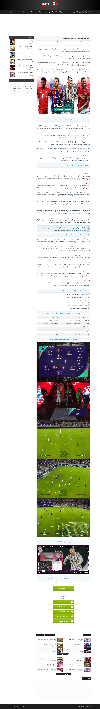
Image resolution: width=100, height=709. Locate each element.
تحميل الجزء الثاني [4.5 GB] (62, 606)
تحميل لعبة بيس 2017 (67, 228)
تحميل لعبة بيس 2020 (54, 227)
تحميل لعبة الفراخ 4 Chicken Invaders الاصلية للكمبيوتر (47, 670)
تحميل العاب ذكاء (29, 90)
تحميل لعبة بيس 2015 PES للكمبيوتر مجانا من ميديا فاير (74, 650)
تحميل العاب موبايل (17, 92)
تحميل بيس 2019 (45, 227)
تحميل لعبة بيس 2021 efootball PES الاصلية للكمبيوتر (47, 650)
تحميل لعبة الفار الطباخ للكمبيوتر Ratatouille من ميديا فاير (74, 665)
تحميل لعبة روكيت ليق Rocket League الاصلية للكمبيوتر (47, 640)
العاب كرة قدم (78, 41)
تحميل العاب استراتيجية (16, 83)
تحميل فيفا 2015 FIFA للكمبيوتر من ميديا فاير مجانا (74, 645)
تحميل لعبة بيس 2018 (81, 228)
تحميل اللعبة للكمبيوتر (62, 588)
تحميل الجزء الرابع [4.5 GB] (62, 616)
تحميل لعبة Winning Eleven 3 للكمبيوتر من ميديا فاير (74, 640)
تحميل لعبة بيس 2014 (81, 230)
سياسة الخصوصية (15, 706)
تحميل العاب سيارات (17, 90)
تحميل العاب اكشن (29, 86)
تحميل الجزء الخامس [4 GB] (62, 621)
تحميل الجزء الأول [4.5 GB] (62, 601)
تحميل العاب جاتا (17, 86)
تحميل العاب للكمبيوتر (71, 41)
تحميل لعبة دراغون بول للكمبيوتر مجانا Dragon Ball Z (46, 665)
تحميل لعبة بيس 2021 (57, 133)
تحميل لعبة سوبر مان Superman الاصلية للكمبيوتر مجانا (75, 659)
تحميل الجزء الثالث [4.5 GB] (62, 611)
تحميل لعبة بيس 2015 (48, 228)
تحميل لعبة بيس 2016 (58, 228)
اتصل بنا (22, 706)
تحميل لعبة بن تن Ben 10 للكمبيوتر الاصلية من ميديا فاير (47, 659)
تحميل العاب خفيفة (17, 88)
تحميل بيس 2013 (72, 230)
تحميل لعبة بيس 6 (62, 230)
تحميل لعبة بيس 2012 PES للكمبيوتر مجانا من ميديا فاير (47, 645)
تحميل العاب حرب (29, 88)
